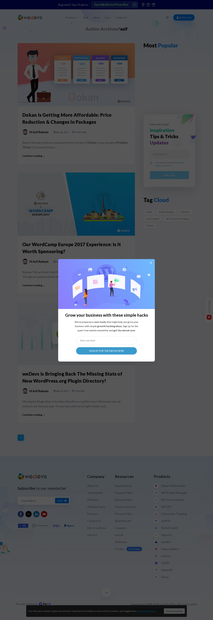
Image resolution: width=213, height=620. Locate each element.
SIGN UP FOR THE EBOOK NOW (106, 350)
